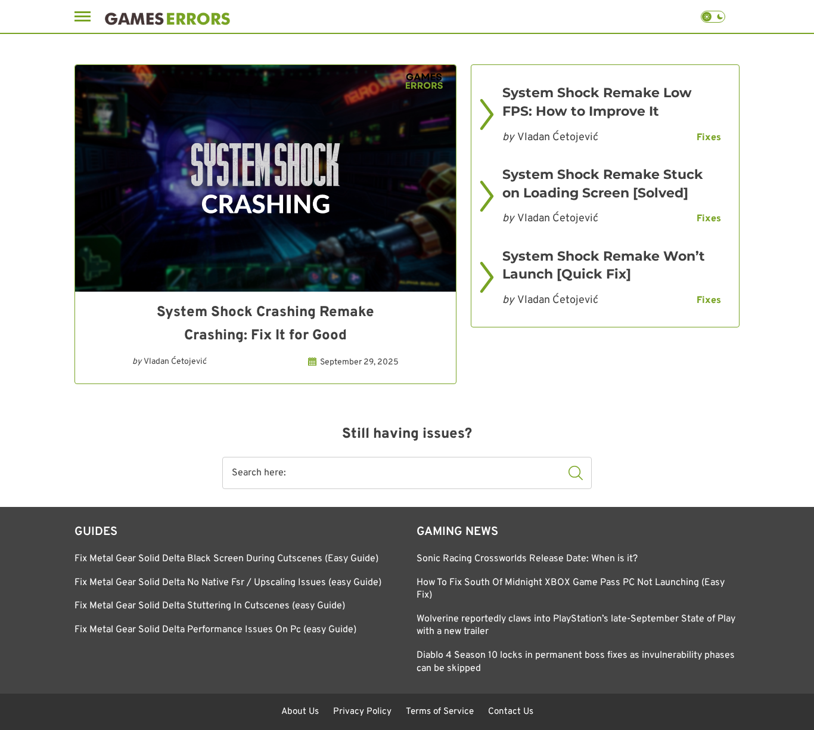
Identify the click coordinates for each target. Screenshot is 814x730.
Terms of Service (440, 711)
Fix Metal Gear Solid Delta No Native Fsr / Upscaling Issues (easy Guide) (227, 583)
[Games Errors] (167, 16)
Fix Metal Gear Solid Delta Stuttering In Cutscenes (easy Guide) (209, 606)
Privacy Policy (362, 711)
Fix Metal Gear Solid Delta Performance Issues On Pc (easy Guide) (215, 630)
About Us (300, 711)
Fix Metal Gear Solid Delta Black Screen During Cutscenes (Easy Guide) (226, 559)
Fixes (709, 138)
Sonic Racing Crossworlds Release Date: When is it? (527, 559)
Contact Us (510, 711)
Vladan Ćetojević (175, 362)
